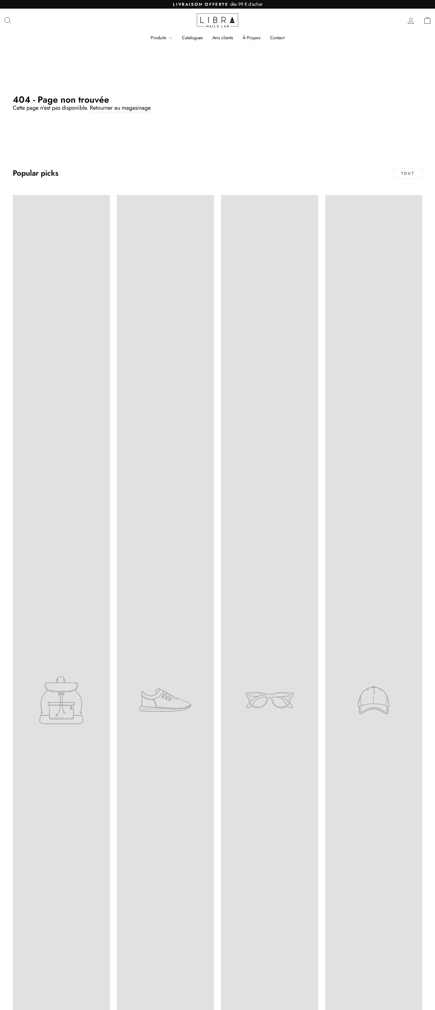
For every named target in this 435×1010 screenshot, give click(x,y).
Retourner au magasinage (120, 108)
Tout (408, 173)
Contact (277, 37)
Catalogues (192, 37)
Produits (159, 37)
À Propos (251, 37)
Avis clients (222, 37)
